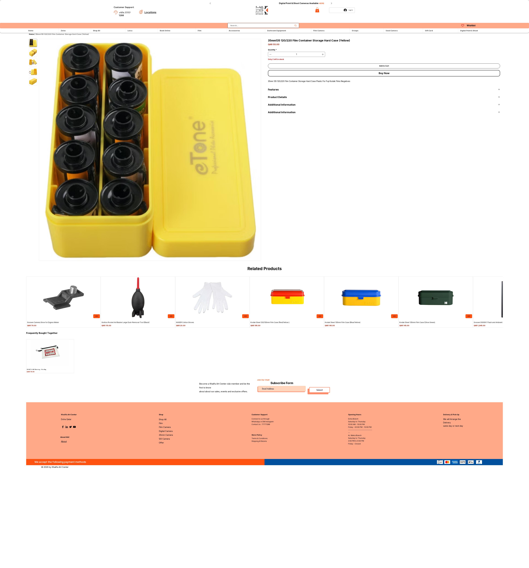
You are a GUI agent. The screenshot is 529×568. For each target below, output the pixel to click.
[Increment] (323, 54)
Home (31, 34)
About (64, 441)
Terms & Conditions (260, 438)
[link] (317, 9)
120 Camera (164, 438)
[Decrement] (270, 54)
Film (161, 423)
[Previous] (210, 3)
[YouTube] (74, 427)
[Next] (331, 3)
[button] (330, 30)
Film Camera (165, 427)
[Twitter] (70, 427)
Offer (161, 442)
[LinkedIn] (66, 427)
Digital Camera (166, 431)
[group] (264, 302)
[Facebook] (62, 427)
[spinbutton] (296, 54)
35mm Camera (166, 435)
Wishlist (471, 25)
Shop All (162, 419)
